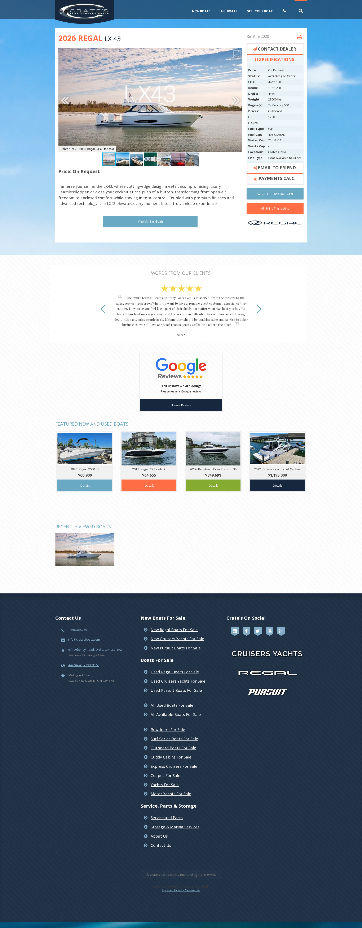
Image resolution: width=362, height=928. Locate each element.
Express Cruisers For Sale (174, 766)
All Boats (229, 11)
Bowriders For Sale (168, 729)
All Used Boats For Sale (172, 705)
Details (85, 485)
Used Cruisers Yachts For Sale (178, 681)
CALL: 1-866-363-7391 (276, 194)
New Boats (201, 11)
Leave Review (181, 405)
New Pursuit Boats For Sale (176, 647)
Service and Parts (167, 817)
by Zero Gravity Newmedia (181, 890)
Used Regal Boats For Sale (175, 671)
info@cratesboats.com (84, 639)
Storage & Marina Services (175, 826)
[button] (237, 54)
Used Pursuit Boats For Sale (176, 690)
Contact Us (161, 845)
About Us (159, 836)
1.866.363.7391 (78, 629)
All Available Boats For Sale (176, 714)
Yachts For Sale (165, 784)
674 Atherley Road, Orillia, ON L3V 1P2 (95, 649)
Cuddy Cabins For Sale (171, 757)
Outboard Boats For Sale (173, 747)
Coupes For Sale (165, 775)
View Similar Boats (151, 221)
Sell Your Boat (260, 11)
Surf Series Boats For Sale (174, 738)
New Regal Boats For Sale (174, 629)
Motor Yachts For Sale (171, 793)
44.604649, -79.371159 (83, 665)
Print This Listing (277, 208)
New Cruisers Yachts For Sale (177, 638)
